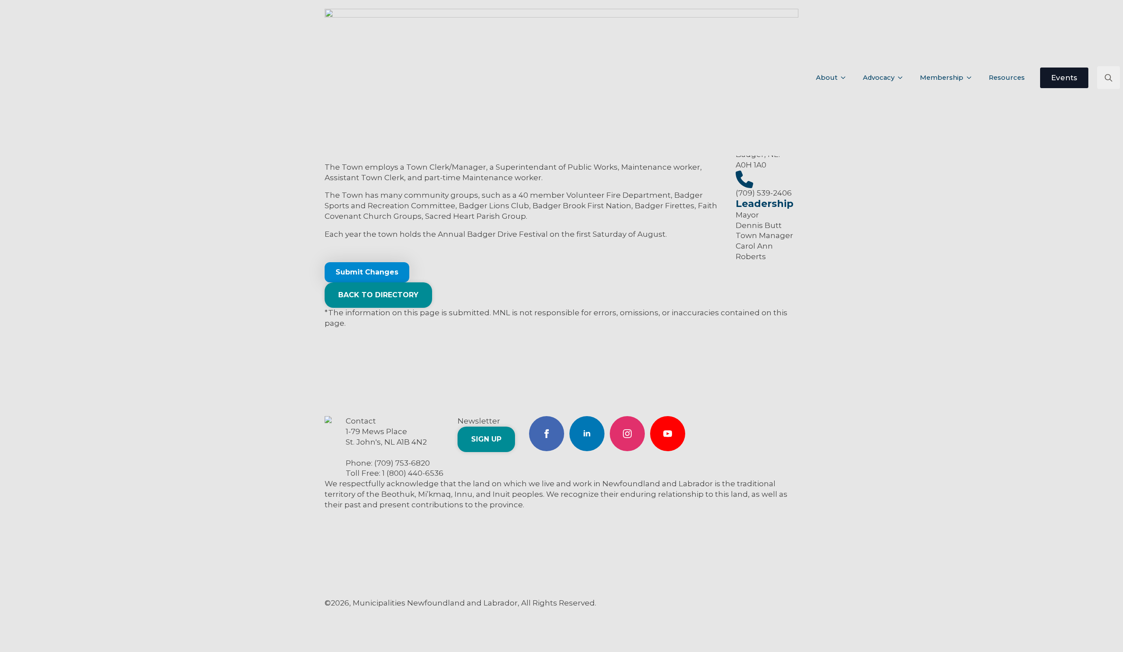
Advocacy (878, 78)
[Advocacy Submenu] (902, 78)
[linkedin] (586, 433)
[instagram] (627, 433)
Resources (1007, 78)
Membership (941, 78)
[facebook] (546, 433)
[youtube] (667, 433)
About (826, 78)
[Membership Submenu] (971, 78)
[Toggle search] (1108, 77)
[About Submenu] (845, 78)
